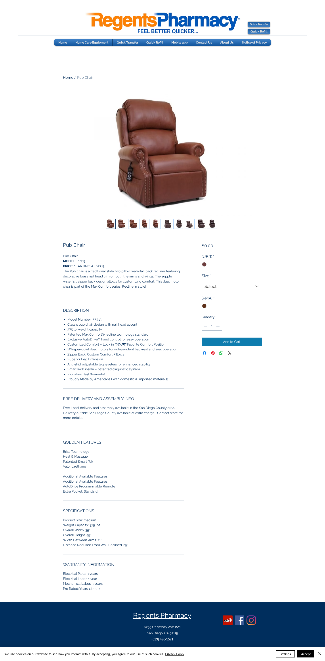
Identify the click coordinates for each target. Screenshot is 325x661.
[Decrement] (205, 326)
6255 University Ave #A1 (162, 627)
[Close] (319, 653)
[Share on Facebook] (204, 353)
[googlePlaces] (228, 620)
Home (68, 77)
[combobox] (232, 286)
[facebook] (239, 620)
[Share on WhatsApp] (221, 353)
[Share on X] (229, 353)
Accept (306, 654)
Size (207, 275)
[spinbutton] (211, 326)
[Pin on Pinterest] (213, 353)
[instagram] (251, 620)
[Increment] (218, 326)
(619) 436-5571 (162, 639)
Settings (285, 654)
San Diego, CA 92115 (162, 633)
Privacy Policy (174, 654)
